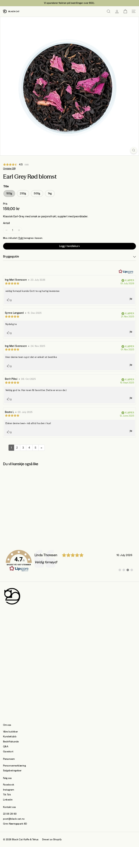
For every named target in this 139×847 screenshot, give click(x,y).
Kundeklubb (9, 736)
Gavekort (8, 751)
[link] (69, 561)
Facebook (8, 784)
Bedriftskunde (11, 741)
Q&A (5, 746)
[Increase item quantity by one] (19, 230)
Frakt (20, 238)
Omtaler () (9, 168)
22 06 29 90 (10, 813)
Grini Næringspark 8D (15, 823)
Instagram (8, 789)
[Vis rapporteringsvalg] (130, 299)
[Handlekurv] (125, 11)
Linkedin (7, 799)
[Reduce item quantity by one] (6, 230)
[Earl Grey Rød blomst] (26, 501)
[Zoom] (133, 150)
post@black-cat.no (14, 818)
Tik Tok (7, 794)
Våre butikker (10, 731)
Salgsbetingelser (12, 770)
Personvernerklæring (14, 765)
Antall (6, 223)
